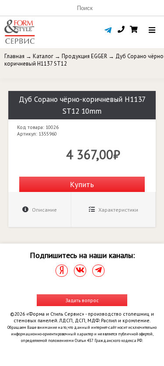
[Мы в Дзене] (62, 271)
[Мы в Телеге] (98, 271)
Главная (14, 56)
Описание (44, 209)
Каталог (43, 56)
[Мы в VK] (80, 271)
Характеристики (117, 209)
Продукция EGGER (84, 56)
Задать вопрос (82, 300)
